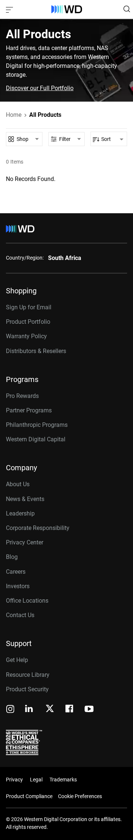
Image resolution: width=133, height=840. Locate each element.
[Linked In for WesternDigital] (29, 710)
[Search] (126, 9)
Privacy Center (24, 542)
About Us (18, 484)
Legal (36, 780)
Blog (12, 556)
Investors (18, 586)
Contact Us (20, 615)
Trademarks (63, 780)
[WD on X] (49, 709)
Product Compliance (29, 796)
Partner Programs (29, 410)
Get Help (17, 659)
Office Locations (27, 600)
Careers (15, 571)
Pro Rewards (22, 395)
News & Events (25, 499)
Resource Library (28, 674)
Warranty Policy (26, 336)
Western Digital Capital (35, 439)
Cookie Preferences (80, 796)
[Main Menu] (10, 9)
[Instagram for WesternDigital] (10, 710)
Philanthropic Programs (37, 424)
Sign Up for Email (28, 307)
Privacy (14, 780)
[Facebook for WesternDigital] (69, 710)
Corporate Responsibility (37, 527)
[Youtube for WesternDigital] (89, 710)
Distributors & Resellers (36, 351)
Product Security (27, 689)
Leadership (20, 513)
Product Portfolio (28, 321)
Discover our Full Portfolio (40, 88)
